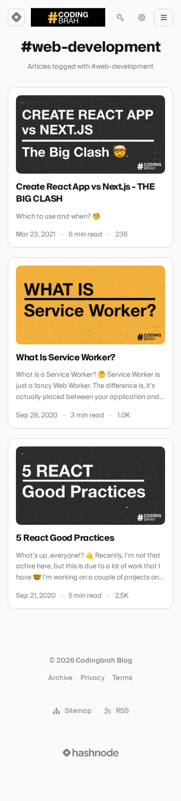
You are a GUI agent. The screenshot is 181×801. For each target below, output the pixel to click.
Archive (60, 678)
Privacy (93, 678)
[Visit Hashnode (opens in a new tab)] (90, 752)
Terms (122, 678)
